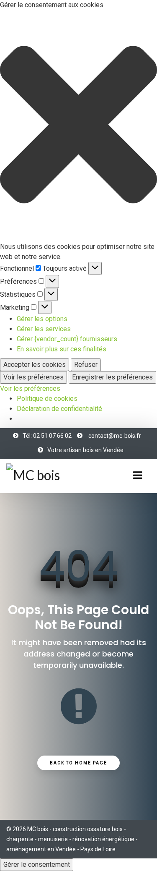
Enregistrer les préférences (112, 377)
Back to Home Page (78, 763)
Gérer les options (42, 319)
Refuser (86, 365)
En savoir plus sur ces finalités (61, 349)
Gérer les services (44, 329)
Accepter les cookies (34, 365)
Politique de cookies (47, 399)
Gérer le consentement (36, 864)
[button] (78, 126)
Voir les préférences (33, 377)
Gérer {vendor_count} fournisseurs (67, 339)
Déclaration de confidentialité (59, 409)
